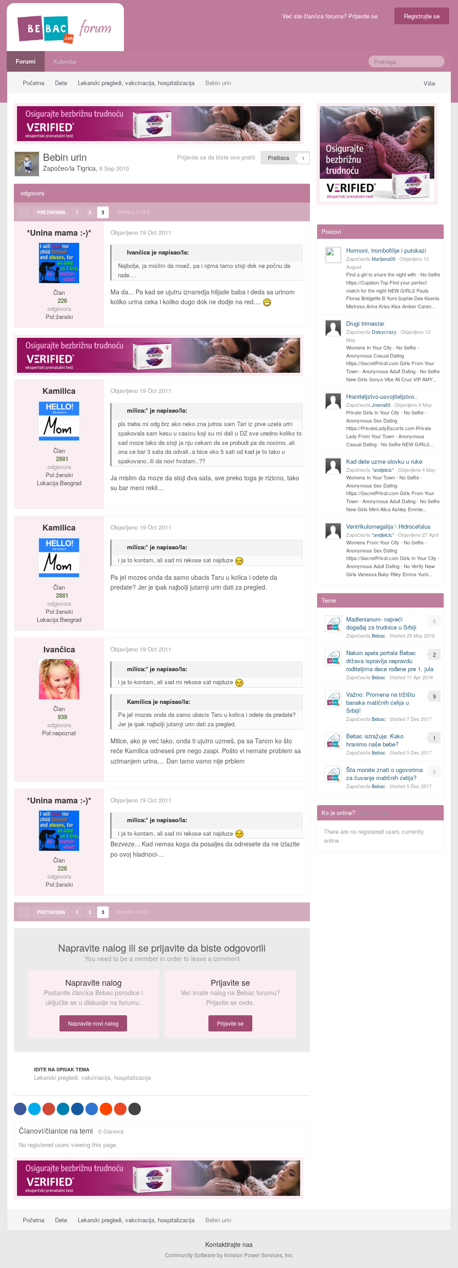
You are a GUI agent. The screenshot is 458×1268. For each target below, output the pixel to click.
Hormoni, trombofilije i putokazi (386, 250)
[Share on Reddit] (106, 1109)
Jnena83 (381, 404)
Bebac (379, 635)
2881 (61, 459)
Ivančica (59, 649)
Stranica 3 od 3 (134, 211)
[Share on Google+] (48, 1109)
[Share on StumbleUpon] (120, 1109)
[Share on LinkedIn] (63, 1109)
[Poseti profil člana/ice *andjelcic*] (333, 466)
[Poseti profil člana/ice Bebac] (333, 623)
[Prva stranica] (24, 212)
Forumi (26, 61)
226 (61, 301)
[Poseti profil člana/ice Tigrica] (27, 164)
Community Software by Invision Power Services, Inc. (229, 1255)
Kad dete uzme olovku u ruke (384, 461)
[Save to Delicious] (91, 1109)
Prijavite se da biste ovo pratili (216, 157)
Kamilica (59, 391)
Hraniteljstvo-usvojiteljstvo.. (382, 396)
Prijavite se (230, 1023)
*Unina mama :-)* (59, 232)
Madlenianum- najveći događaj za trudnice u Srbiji (381, 623)
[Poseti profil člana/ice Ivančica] (59, 679)
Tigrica (86, 168)
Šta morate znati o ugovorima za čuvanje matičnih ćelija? (384, 773)
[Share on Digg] (77, 1109)
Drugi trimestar (365, 323)
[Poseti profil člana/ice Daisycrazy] (333, 328)
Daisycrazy (384, 331)
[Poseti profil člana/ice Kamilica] (59, 421)
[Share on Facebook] (20, 1109)
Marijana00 (383, 258)
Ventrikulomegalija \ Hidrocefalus (388, 526)
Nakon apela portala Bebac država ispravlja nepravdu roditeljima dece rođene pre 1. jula (389, 660)
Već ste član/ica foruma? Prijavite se (331, 16)
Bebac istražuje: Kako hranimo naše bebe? (374, 740)
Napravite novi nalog (93, 1023)
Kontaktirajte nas (229, 1244)
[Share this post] (303, 232)
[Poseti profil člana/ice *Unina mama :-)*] (59, 263)
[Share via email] (134, 1109)
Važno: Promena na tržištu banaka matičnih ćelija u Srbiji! (380, 702)
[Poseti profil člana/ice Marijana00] (333, 255)
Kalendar (65, 61)
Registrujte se (422, 16)
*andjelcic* (383, 469)
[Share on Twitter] (34, 1109)
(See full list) (373, 812)
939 (61, 717)
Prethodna (51, 212)
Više (430, 83)
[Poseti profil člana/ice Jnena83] (333, 401)
